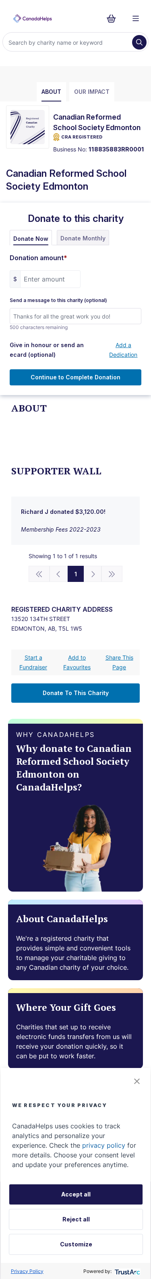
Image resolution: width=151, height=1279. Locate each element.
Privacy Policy (27, 1271)
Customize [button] (76, 1244)
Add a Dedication (123, 349)
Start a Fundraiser (33, 662)
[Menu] (135, 18)
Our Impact (92, 91)
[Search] (139, 42)
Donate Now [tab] (30, 238)
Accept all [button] (76, 1194)
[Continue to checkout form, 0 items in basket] (113, 18)
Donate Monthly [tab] (82, 238)
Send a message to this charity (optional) (58, 300)
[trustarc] (127, 1271)
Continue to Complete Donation (75, 377)
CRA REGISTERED (81, 137)
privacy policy (103, 1145)
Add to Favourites (77, 662)
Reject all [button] (76, 1219)
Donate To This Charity (76, 692)
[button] (137, 1081)
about (51, 91)
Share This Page (119, 662)
